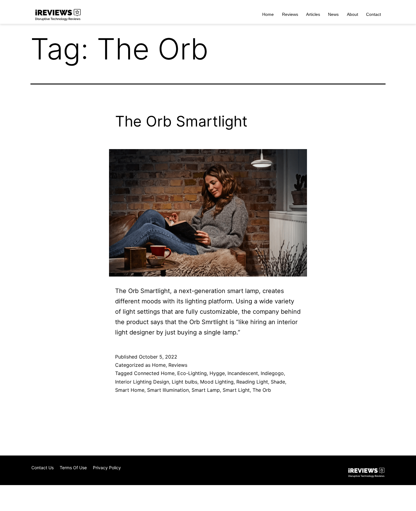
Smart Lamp (206, 390)
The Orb (261, 390)
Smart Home (129, 390)
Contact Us (42, 467)
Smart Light (236, 390)
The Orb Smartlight (181, 121)
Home (268, 14)
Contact (373, 14)
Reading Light (252, 382)
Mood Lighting (217, 382)
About (352, 14)
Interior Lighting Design (142, 382)
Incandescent (242, 373)
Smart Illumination (168, 390)
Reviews (290, 14)
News (333, 14)
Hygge (217, 373)
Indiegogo (272, 373)
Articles (313, 14)
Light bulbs (184, 382)
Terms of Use (73, 467)
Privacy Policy (107, 467)
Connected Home (154, 373)
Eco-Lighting (192, 373)
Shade (278, 382)
